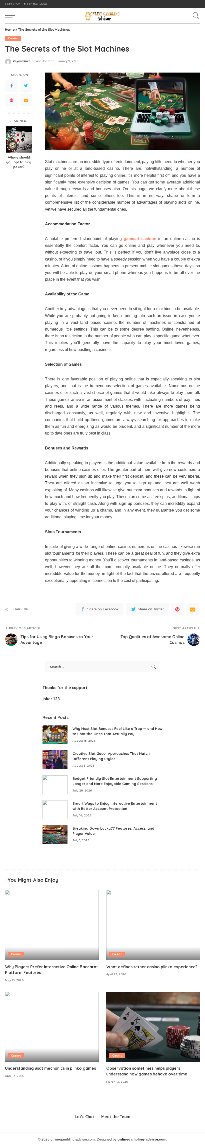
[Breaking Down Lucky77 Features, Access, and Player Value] (55, 834)
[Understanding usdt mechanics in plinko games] (52, 1027)
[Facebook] (12, 86)
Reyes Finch (22, 61)
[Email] (26, 100)
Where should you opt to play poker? (18, 162)
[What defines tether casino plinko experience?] (153, 925)
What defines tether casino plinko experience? (152, 966)
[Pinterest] (12, 100)
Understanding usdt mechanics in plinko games (50, 1068)
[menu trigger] (11, 15)
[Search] (195, 15)
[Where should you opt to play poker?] (19, 139)
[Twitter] (26, 86)
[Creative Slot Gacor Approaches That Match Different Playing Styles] (55, 759)
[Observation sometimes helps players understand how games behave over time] (153, 1027)
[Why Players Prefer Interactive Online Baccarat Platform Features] (52, 925)
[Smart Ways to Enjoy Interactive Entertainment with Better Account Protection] (55, 809)
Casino (13, 38)
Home (10, 29)
